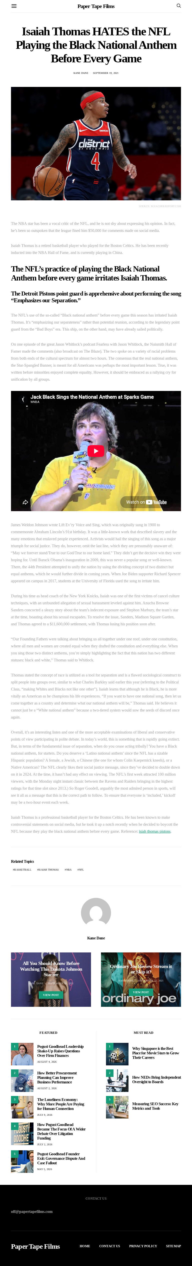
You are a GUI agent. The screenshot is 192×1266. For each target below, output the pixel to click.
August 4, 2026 (47, 1061)
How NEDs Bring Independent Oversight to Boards (156, 1079)
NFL (81, 869)
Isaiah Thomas (48, 869)
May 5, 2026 (44, 1169)
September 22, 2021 (151, 980)
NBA (69, 869)
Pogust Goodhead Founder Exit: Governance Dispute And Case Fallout (61, 1158)
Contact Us (109, 1246)
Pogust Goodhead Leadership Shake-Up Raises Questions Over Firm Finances (60, 1051)
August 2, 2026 (47, 1088)
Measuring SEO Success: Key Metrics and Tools (155, 1106)
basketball (22, 869)
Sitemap (173, 1246)
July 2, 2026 (44, 1144)
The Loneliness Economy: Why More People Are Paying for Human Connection (60, 1104)
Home (85, 1246)
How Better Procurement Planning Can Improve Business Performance (57, 1077)
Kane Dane (81, 73)
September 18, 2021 (61, 983)
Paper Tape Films (96, 6)
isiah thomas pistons (154, 831)
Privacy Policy (143, 1246)
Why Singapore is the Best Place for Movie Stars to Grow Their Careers (155, 1053)
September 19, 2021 (106, 73)
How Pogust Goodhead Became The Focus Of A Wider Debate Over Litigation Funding (61, 1131)
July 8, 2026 (44, 1114)
